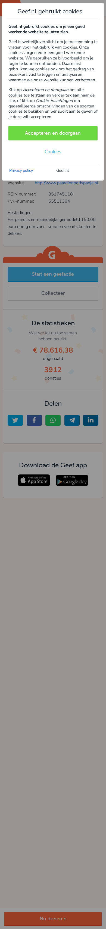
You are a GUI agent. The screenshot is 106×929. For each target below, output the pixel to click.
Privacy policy (21, 170)
